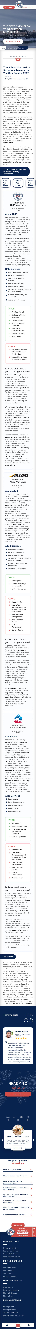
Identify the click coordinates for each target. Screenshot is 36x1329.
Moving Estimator (9, 1310)
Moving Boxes (8, 1270)
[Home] (7, 1325)
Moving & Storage (10, 1293)
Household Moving (10, 1248)
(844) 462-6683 (27, 7)
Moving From (8, 1296)
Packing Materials (9, 1276)
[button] (9, 7)
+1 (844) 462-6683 (23, 1235)
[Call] (29, 1325)
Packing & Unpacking (11, 1290)
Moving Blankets (9, 1268)
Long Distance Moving (11, 1257)
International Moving (10, 1251)
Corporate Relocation (11, 1254)
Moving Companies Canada (13, 1316)
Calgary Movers (21, 1034)
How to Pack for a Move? (18, 1137)
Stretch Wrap (8, 1273)
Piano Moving (8, 1287)
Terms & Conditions (10, 1313)
